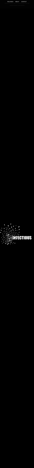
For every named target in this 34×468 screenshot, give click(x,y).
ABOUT (17, 1)
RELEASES (10, 1)
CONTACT (24, 1)
